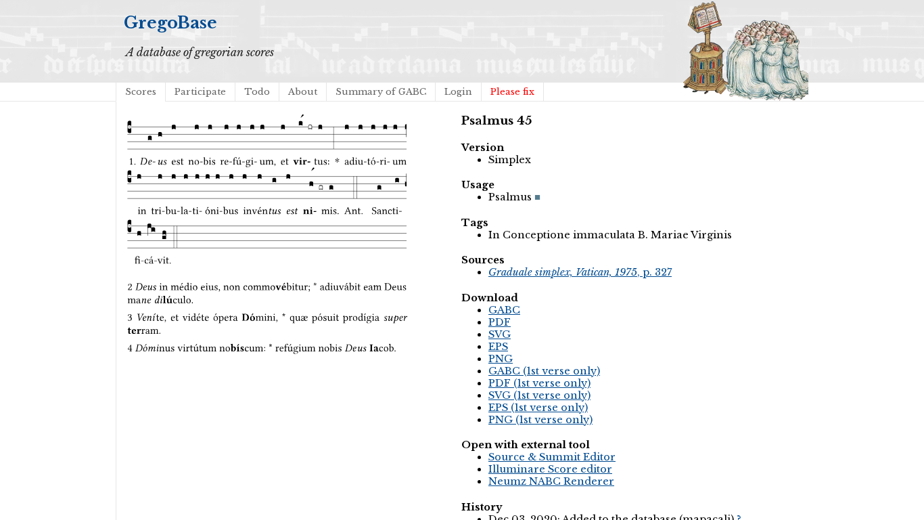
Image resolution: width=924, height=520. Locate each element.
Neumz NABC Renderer (551, 481)
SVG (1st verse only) (539, 395)
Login (458, 92)
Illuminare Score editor (550, 469)
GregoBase (170, 22)
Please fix (512, 92)
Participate (200, 92)
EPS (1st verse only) (538, 408)
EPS (498, 347)
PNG (500, 359)
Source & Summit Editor (552, 457)
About (302, 92)
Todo (257, 92)
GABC (504, 310)
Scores (140, 92)
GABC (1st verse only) (544, 371)
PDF (499, 322)
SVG (499, 334)
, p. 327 (580, 272)
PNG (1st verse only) (540, 420)
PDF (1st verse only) (539, 383)
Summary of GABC (381, 92)
